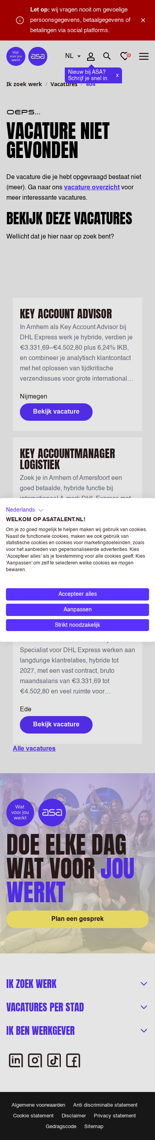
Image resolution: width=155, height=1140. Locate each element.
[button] (25, 510)
